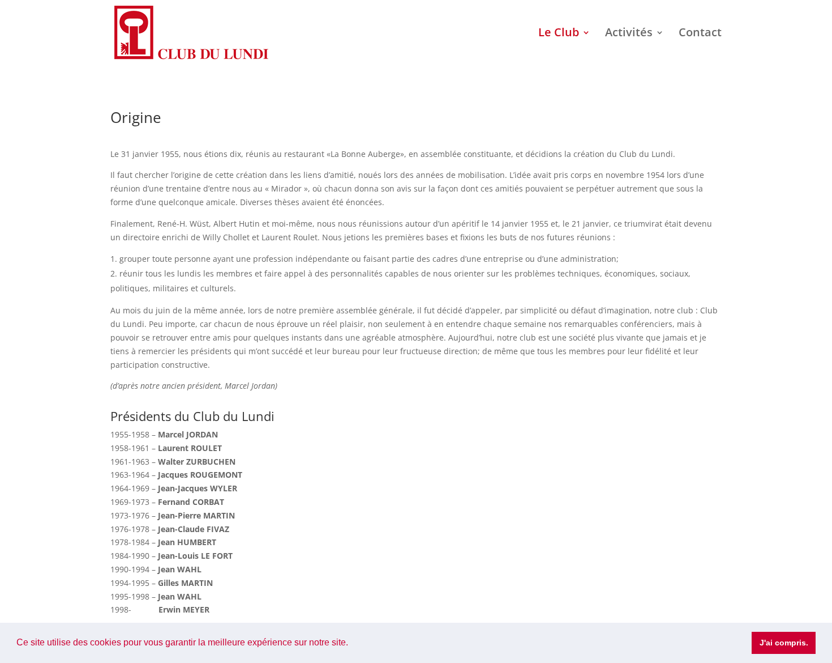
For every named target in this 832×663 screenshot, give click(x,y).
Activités (629, 34)
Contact (700, 34)
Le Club (558, 34)
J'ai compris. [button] (784, 642)
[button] (352, 643)
